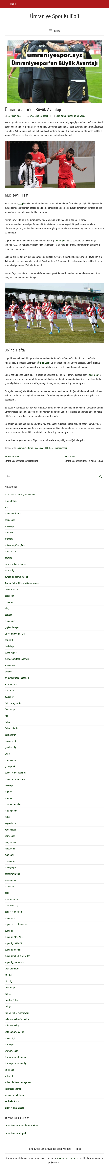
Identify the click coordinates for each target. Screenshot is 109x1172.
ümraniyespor (80, 116)
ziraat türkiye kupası (14, 1107)
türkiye (8, 1006)
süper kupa (10, 918)
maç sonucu (10, 842)
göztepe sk (10, 766)
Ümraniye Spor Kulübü (54, 16)
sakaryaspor (10, 867)
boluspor (9, 614)
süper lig (9, 930)
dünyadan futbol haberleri (17, 658)
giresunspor (10, 760)
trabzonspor (10, 987)
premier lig (10, 861)
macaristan (10, 848)
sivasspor (9, 886)
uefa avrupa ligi (12, 1025)
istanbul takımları (13, 804)
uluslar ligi (10, 1038)
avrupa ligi (9, 570)
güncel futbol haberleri (15, 772)
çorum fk (9, 640)
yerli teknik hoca (12, 1101)
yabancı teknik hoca (14, 1095)
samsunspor (11, 880)
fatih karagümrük (13, 703)
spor (7, 892)
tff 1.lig (8, 974)
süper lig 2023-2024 (14, 943)
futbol (63, 116)
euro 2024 (9, 690)
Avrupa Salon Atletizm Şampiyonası (22, 583)
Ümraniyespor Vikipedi (15, 1133)
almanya (9, 532)
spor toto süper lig (13, 911)
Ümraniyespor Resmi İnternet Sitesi (21, 1125)
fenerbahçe (10, 709)
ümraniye (9, 1044)
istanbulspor (11, 810)
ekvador (8, 671)
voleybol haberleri (13, 1088)
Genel (70, 116)
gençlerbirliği (11, 747)
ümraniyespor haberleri (16, 1057)
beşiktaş (9, 602)
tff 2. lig (8, 981)
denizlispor (10, 646)
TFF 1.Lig (49, 448)
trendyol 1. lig (11, 1000)
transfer (8, 993)
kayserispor (10, 823)
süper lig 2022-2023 (14, 937)
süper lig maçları (13, 949)
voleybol (9, 1076)
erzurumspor (11, 684)
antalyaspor (10, 551)
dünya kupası (11, 652)
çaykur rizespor (12, 627)
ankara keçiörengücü (15, 545)
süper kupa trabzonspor (16, 924)
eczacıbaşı (10, 665)
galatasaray (10, 734)
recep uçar (39, 448)
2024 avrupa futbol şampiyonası (20, 494)
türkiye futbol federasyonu (17, 1013)
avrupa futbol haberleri (15, 564)
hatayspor (9, 785)
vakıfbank (9, 1069)
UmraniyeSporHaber (39, 116)
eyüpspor (9, 696)
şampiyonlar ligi (12, 873)
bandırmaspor (11, 589)
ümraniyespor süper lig (15, 1063)
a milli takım (11, 501)
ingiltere (8, 791)
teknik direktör (12, 968)
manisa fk (9, 854)
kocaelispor (10, 829)
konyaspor (10, 835)
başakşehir (10, 595)
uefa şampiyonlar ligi (15, 1031)
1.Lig (20, 203)
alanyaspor (10, 526)
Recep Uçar (93, 374)
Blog (58, 116)
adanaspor (10, 520)
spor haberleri (11, 899)
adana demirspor (13, 513)
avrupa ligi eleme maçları (17, 576)
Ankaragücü (60, 240)
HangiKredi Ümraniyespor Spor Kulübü (49, 1148)
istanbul (8, 798)
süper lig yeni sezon (14, 962)
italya (7, 817)
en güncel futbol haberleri (17, 677)
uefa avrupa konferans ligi (17, 1019)
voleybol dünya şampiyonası (18, 1082)
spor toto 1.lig (11, 905)
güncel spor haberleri (15, 779)
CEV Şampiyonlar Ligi (15, 633)
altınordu (9, 538)
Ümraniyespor (44, 362)
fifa (6, 715)
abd (6, 507)
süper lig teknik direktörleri (17, 956)
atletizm (8, 557)
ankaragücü (21, 448)
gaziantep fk (10, 741)
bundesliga (10, 621)
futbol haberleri (12, 728)
